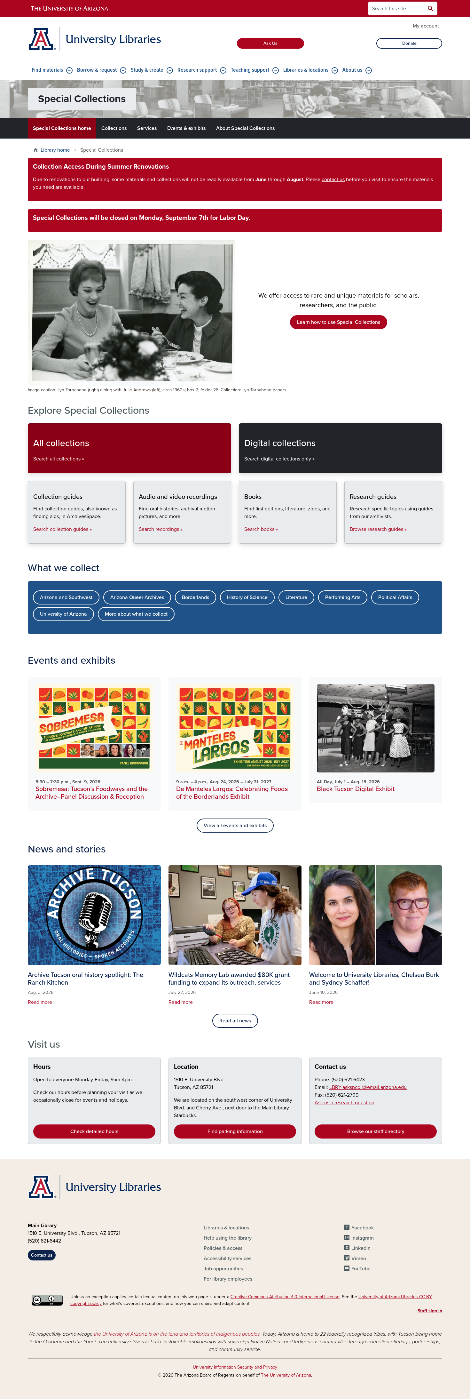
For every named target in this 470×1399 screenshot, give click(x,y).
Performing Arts (342, 597)
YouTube (361, 1269)
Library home (55, 150)
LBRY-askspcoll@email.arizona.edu (368, 1087)
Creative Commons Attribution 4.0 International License (285, 1296)
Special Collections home (62, 128)
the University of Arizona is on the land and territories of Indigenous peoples (177, 1334)
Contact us (330, 1067)
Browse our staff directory (375, 1131)
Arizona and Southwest (66, 597)
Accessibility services (227, 1258)
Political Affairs (395, 597)
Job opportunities (223, 1269)
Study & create (147, 70)
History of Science (247, 597)
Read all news (235, 1021)
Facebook (362, 1228)
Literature (296, 597)
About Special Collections (245, 128)
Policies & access (223, 1248)
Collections (114, 128)
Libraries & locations (305, 70)
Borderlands (195, 597)
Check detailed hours (94, 1131)
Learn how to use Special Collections (338, 322)
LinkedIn (361, 1248)
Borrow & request (97, 70)
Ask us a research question (344, 1102)
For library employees (228, 1279)
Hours (42, 1067)
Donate (409, 43)
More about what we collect (136, 614)
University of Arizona (63, 614)
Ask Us (270, 43)
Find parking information (235, 1131)
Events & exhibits (186, 128)
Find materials (47, 70)
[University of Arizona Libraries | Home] (94, 39)
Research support (197, 70)
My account (426, 26)
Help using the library (228, 1238)
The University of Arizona (286, 1375)
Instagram (362, 1238)
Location (186, 1067)
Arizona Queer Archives (137, 597)
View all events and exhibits (235, 825)
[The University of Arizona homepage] (70, 9)
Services (147, 128)
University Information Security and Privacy (235, 1367)
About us (352, 70)
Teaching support (250, 70)
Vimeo (358, 1258)
